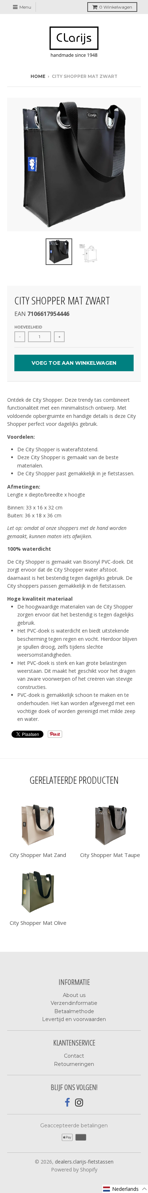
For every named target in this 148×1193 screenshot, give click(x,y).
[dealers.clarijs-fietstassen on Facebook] (67, 1102)
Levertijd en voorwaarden (74, 1019)
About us (74, 995)
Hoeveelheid (28, 327)
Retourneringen (74, 1064)
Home (38, 76)
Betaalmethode (74, 1011)
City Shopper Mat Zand (38, 854)
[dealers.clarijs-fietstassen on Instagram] (79, 1102)
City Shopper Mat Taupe (110, 854)
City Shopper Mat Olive (38, 922)
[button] (125, 1189)
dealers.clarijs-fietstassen (84, 1161)
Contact (74, 1056)
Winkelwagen (115, 7)
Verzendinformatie (74, 1003)
